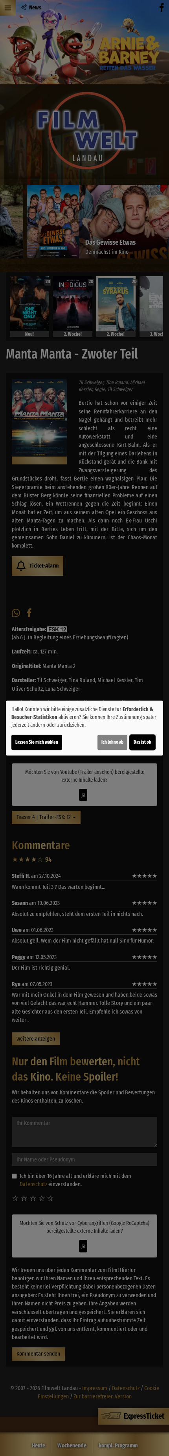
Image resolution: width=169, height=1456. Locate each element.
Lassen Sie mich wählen (36, 742)
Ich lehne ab (112, 742)
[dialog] (84, 728)
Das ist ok (142, 742)
